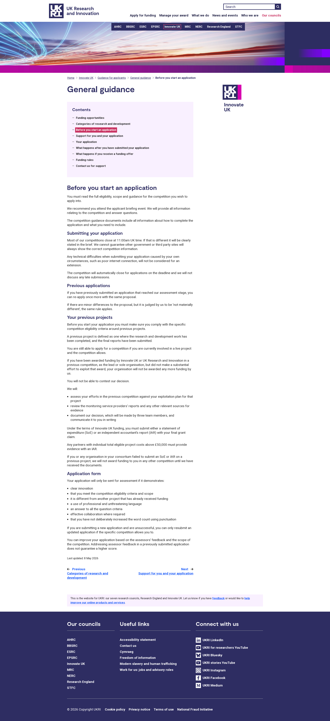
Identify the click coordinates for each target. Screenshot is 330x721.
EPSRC (155, 26)
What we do (200, 15)
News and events (225, 15)
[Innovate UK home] (242, 100)
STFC (238, 26)
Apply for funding (143, 15)
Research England (218, 26)
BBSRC (130, 26)
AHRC (118, 26)
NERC (198, 26)
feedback (218, 598)
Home (70, 78)
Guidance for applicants (112, 78)
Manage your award (173, 15)
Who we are (249, 15)
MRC (188, 26)
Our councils (271, 15)
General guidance (140, 78)
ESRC (143, 26)
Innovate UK (172, 26)
